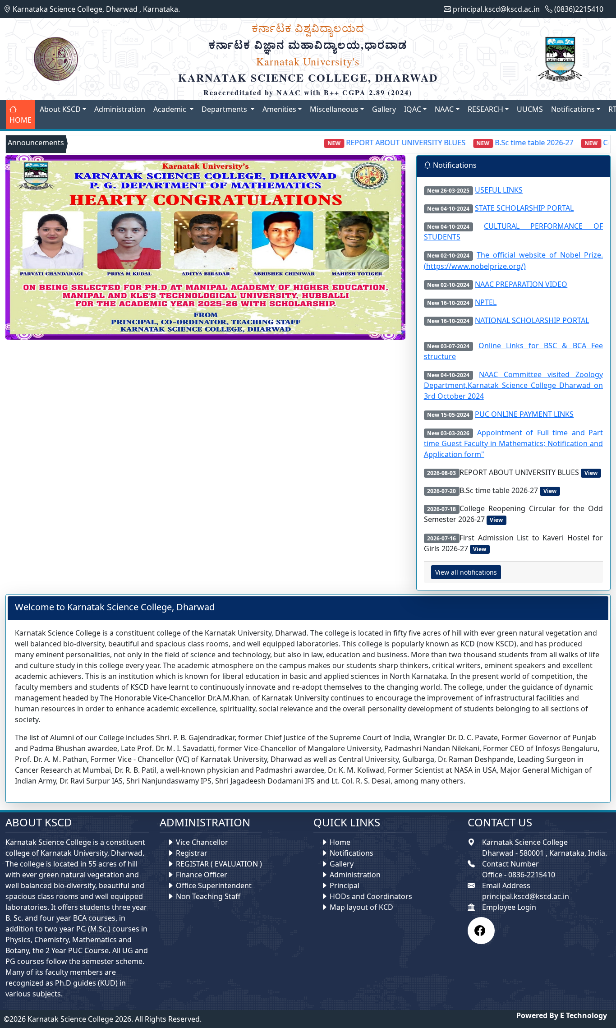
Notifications (573, 109)
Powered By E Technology (561, 1015)
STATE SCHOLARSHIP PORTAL (524, 208)
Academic (170, 109)
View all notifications (466, 572)
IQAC (412, 109)
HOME (20, 120)
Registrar (191, 853)
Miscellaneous (334, 109)
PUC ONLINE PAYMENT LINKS (524, 414)
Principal (344, 885)
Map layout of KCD (361, 907)
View (591, 473)
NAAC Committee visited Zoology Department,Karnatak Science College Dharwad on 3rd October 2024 (513, 385)
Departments (225, 109)
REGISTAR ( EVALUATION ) (219, 864)
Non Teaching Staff (208, 896)
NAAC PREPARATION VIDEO (521, 284)
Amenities (279, 109)
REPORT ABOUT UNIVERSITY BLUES (381, 143)
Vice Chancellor (202, 842)
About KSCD (60, 109)
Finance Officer (201, 875)
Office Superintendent (214, 885)
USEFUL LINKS (499, 190)
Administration (119, 109)
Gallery (384, 109)
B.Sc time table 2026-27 (510, 143)
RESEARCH (485, 109)
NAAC (444, 109)
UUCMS (530, 109)
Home (339, 842)
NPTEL (485, 302)
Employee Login (509, 907)
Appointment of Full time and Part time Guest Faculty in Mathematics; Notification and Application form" (513, 443)
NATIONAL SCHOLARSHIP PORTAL (532, 320)
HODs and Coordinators (371, 896)
